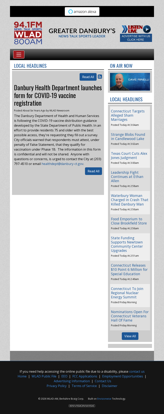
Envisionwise (104, 398)
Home (22, 376)
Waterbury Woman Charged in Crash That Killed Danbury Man (129, 199)
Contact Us (103, 381)
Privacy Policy (57, 386)
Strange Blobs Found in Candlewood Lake (128, 136)
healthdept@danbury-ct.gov (62, 164)
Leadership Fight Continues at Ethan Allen (127, 176)
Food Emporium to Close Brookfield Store (129, 220)
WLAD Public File (44, 376)
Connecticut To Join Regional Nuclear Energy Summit (127, 292)
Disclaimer (109, 386)
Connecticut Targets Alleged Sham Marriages (128, 115)
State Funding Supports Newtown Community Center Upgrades (127, 244)
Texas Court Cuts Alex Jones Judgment (129, 155)
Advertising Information (72, 381)
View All (130, 336)
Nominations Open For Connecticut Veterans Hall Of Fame (130, 316)
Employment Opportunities (122, 376)
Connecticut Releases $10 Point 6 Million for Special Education (129, 269)
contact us (137, 371)
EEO (64, 376)
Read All (88, 77)
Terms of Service (84, 386)
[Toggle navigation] (18, 55)
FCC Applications (84, 376)
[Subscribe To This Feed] (100, 76)
